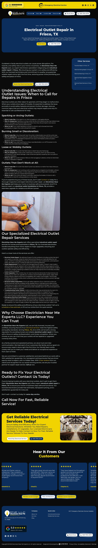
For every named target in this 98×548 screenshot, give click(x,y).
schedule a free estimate (11, 307)
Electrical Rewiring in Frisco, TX (82, 73)
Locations (46, 13)
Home (37, 25)
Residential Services (53, 516)
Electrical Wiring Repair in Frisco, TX (84, 69)
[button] (31, 13)
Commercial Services (54, 514)
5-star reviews (44, 360)
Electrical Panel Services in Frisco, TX (83, 84)
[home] (16, 13)
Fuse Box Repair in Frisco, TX (82, 65)
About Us (34, 514)
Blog (33, 518)
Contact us (45, 180)
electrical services (32, 328)
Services (34, 516)
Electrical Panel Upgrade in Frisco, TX (83, 78)
